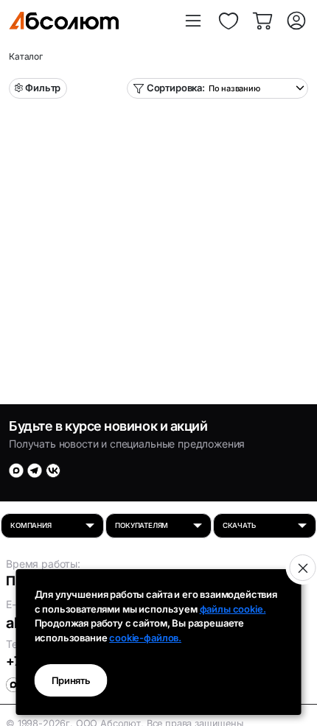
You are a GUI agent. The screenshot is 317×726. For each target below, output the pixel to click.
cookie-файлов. (145, 638)
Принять (71, 680)
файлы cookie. (233, 609)
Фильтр (42, 88)
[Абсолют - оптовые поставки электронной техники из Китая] (64, 20)
